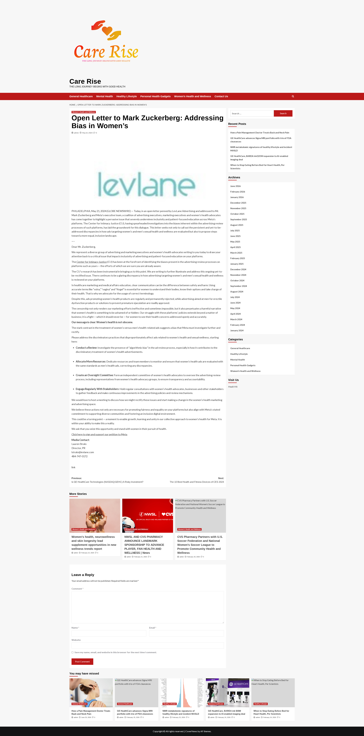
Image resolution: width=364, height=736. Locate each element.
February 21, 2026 (140, 557)
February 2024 (237, 325)
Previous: (107, 480)
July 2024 (235, 297)
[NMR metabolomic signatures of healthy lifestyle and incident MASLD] (182, 692)
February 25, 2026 (133, 717)
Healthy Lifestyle (126, 96)
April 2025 (235, 247)
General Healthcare (81, 96)
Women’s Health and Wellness (192, 96)
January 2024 (237, 330)
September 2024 (238, 286)
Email (152, 627)
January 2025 (237, 264)
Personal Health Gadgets (155, 96)
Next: (197, 480)
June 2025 (235, 236)
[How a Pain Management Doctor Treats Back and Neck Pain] (91, 692)
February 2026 (237, 191)
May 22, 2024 (87, 133)
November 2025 (238, 208)
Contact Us (221, 96)
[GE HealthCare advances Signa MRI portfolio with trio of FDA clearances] (136, 692)
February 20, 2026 (193, 557)
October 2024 (237, 280)
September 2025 (238, 219)
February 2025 (237, 258)
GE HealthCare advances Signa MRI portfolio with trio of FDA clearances (260, 140)
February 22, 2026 (87, 553)
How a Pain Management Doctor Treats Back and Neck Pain (259, 132)
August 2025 (236, 225)
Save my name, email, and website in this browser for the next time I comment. (116, 652)
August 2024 (236, 291)
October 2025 (237, 214)
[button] (293, 96)
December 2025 (238, 202)
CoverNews (191, 731)
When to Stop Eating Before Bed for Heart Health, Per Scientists (257, 167)
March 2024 (236, 319)
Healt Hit (232, 386)
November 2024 (238, 275)
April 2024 (235, 313)
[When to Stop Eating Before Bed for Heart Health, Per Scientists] (273, 692)
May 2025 (235, 241)
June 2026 (235, 186)
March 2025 (236, 252)
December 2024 (238, 269)
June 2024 (235, 302)
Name (75, 627)
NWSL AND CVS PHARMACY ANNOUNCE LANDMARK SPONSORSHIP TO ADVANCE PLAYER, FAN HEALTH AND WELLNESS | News (144, 544)
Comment (77, 588)
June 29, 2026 (86, 717)
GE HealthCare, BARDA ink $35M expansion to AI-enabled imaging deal (259, 158)
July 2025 (235, 230)
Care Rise (85, 81)
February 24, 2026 (224, 717)
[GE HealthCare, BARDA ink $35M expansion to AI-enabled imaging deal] (227, 692)
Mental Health (104, 96)
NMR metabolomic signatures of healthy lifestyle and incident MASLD (261, 149)
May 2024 (235, 308)
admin (76, 133)
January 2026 (237, 197)
